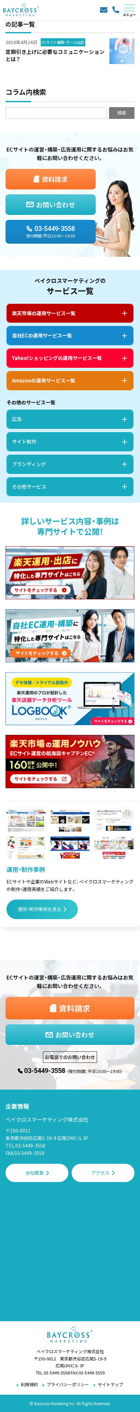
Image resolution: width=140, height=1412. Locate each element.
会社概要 (34, 1172)
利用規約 (29, 1384)
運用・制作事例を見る (39, 909)
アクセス (100, 1172)
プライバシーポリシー (68, 1384)
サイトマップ (110, 1384)
